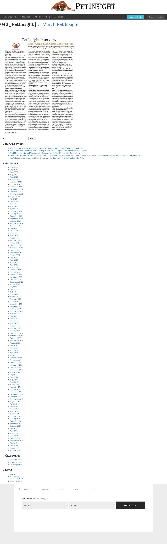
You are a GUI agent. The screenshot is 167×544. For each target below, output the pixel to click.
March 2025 (14, 209)
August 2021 (15, 314)
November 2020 (16, 336)
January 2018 (15, 419)
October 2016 (15, 438)
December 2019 (16, 362)
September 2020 (16, 340)
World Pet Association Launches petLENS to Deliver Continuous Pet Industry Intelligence (47, 148)
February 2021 (15, 328)
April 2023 (14, 265)
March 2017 (14, 433)
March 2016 (14, 448)
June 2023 (14, 260)
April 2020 (14, 353)
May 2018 (13, 409)
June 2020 (14, 348)
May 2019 (13, 379)
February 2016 (16, 450)
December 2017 (16, 421)
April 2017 (14, 431)
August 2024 (15, 226)
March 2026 (14, 179)
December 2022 (16, 275)
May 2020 (14, 350)
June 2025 (14, 201)
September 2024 (16, 223)
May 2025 (13, 204)
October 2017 (15, 426)
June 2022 (14, 289)
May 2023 (13, 262)
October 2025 (15, 192)
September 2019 (16, 370)
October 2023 (15, 250)
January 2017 (15, 436)
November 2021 (16, 306)
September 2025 (16, 194)
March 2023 (14, 267)
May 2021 (13, 321)
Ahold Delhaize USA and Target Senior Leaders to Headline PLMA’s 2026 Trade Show (45, 153)
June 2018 (14, 406)
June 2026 (14, 172)
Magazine (13, 17)
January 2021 (15, 331)
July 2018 (13, 404)
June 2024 (14, 231)
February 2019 (16, 387)
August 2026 (15, 167)
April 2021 (14, 323)
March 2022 (14, 296)
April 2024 (14, 235)
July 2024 (13, 228)
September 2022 (16, 282)
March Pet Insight (58, 24)
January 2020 (15, 360)
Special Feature (16, 460)
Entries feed (15, 476)
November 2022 (16, 277)
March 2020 (15, 355)
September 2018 (16, 399)
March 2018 (14, 414)
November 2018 (16, 394)
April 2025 (14, 206)
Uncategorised (16, 462)
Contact (59, 17)
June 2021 (14, 318)
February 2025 (16, 211)
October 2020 (15, 338)
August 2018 (15, 401)
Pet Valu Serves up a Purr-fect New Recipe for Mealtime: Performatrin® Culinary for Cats (47, 158)
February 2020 (16, 358)
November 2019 (16, 365)
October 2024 (15, 221)
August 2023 (15, 255)
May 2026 (13, 174)
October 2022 (15, 279)
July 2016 (13, 443)
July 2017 (13, 428)
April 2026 (14, 177)
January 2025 (15, 213)
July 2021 (13, 316)
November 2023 (16, 248)
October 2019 (15, 367)
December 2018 (16, 392)
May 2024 (13, 233)
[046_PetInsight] (39, 84)
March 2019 (14, 384)
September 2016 (16, 441)
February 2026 (16, 182)
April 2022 (14, 294)
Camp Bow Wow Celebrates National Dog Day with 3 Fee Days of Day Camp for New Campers (48, 151)
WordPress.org (16, 481)
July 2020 (13, 345)
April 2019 (14, 382)
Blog (48, 17)
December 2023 (16, 245)
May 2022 (13, 292)
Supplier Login (135, 17)
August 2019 (15, 372)
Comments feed (16, 479)
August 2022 (15, 284)
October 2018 (15, 397)
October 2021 (15, 309)
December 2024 (16, 216)
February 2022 (16, 299)
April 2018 (14, 411)
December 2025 (16, 187)
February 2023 (16, 270)
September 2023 (16, 253)
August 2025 (15, 196)
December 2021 (16, 304)
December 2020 (16, 333)
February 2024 (16, 240)
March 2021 (14, 326)
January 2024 (15, 243)
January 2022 (15, 301)
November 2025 (16, 189)
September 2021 (16, 311)
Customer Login (156, 17)
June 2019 (14, 377)
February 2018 (16, 416)
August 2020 (15, 343)
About (38, 17)
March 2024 (14, 238)
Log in (12, 474)
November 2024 (16, 218)
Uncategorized (16, 465)
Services (26, 17)
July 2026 (13, 170)
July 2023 (13, 257)
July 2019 (13, 375)
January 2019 (15, 389)
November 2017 (16, 423)
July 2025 (13, 199)
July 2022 (13, 287)
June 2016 (14, 445)
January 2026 (15, 184)
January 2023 (15, 272)
